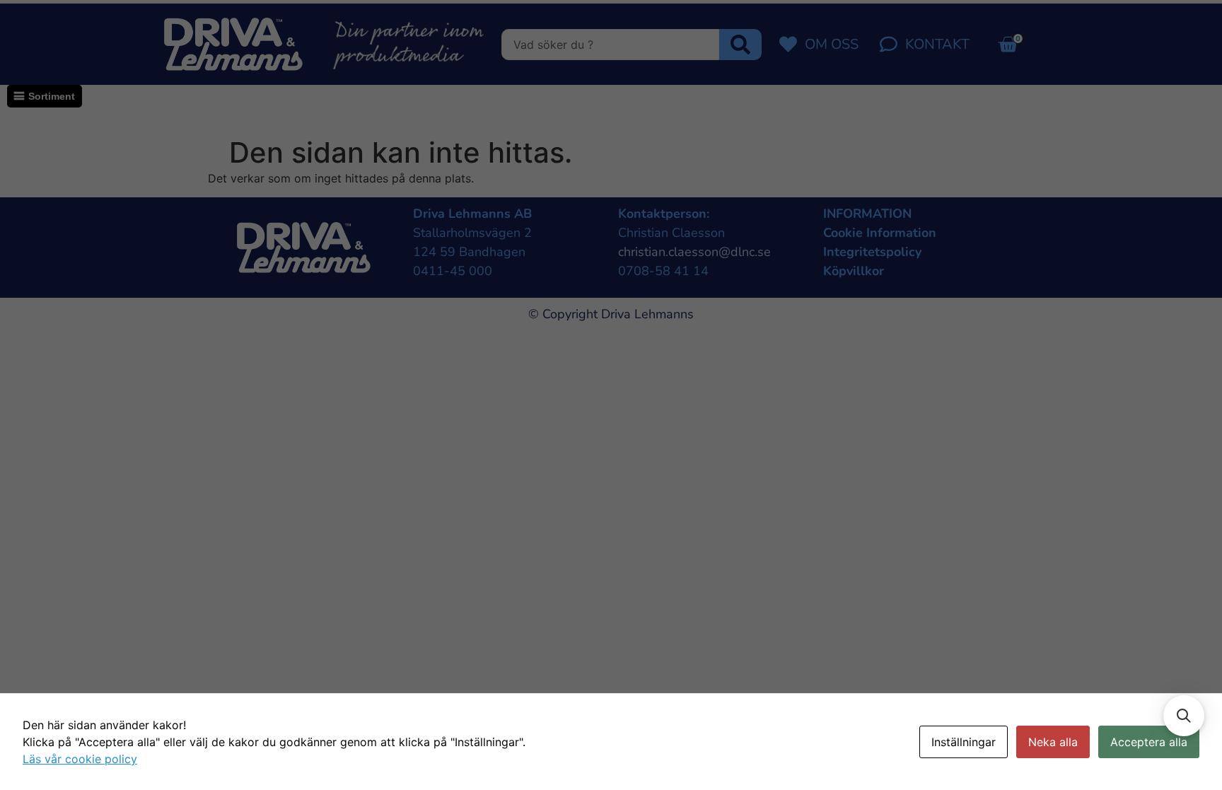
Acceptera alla (1148, 742)
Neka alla (1053, 742)
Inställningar (963, 742)
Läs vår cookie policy (80, 759)
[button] (1183, 715)
